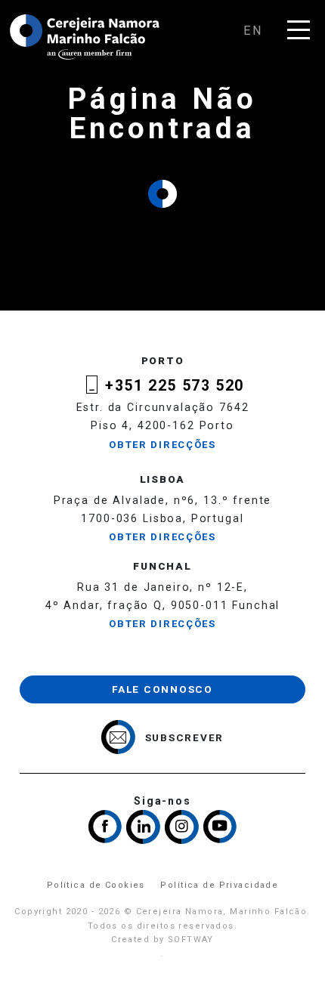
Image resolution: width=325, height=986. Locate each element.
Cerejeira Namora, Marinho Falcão (85, 37)
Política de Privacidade (219, 885)
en (253, 30)
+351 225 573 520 (174, 385)
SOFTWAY (191, 939)
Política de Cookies (96, 885)
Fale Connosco (162, 689)
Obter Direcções (162, 444)
